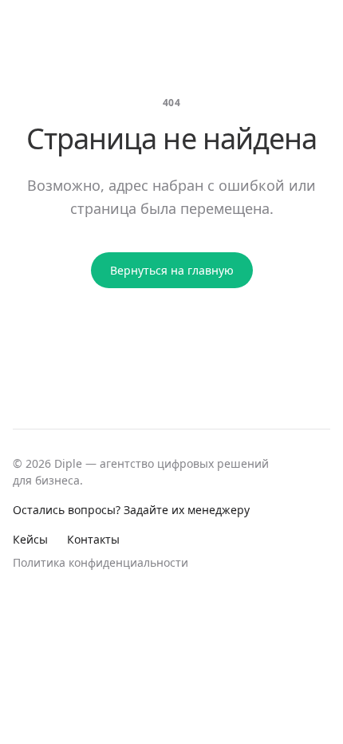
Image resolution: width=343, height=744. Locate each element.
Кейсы (30, 539)
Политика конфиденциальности (100, 562)
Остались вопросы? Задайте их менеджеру (131, 509)
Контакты (93, 539)
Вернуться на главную (172, 270)
